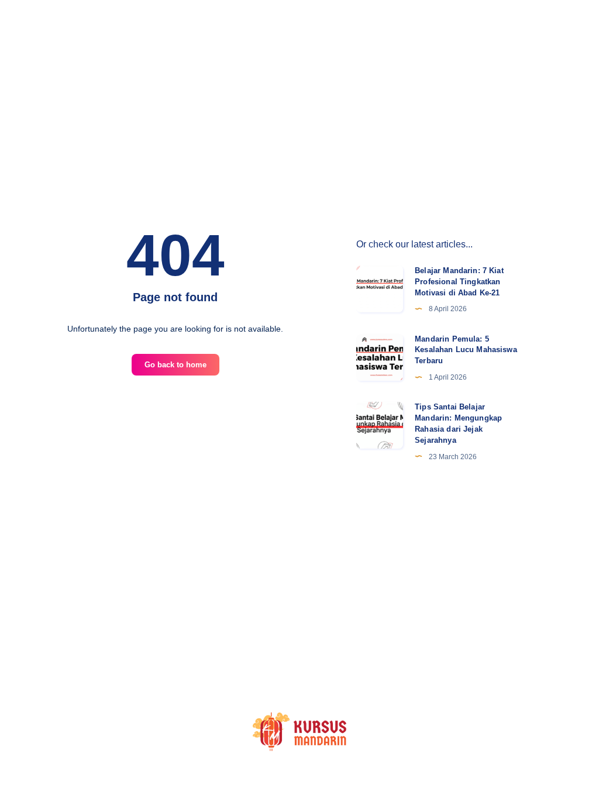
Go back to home (175, 364)
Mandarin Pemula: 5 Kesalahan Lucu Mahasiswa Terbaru (466, 350)
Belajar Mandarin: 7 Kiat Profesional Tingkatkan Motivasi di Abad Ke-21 (459, 281)
